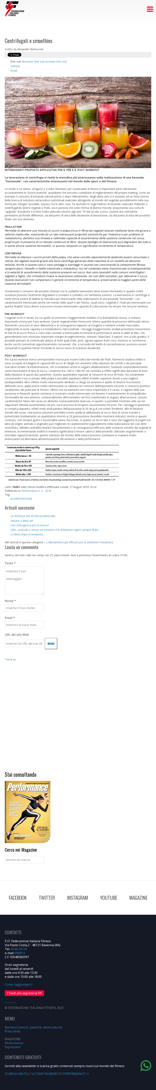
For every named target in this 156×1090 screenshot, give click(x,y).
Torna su (10, 659)
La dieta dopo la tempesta (26, 534)
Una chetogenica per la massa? (29, 525)
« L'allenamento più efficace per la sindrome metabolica (78, 542)
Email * (10, 618)
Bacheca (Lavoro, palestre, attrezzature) (33, 1027)
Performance (14, 1043)
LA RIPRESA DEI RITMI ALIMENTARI (32, 516)
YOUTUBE (108, 897)
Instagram (77, 897)
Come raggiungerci (18, 984)
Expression (13, 1047)
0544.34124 (19, 949)
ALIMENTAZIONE (21, 498)
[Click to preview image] (78, 122)
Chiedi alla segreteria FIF (24, 993)
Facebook (18, 897)
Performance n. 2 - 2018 (36, 491)
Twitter (47, 897)
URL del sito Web (17, 635)
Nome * (10, 601)
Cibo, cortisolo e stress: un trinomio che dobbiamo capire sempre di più (54, 530)
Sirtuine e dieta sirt (21, 520)
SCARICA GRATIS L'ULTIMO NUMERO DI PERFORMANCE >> (47, 1074)
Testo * (10, 563)
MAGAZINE (138, 897)
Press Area (12, 1031)
